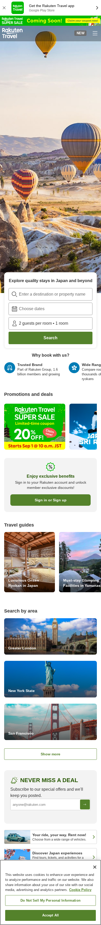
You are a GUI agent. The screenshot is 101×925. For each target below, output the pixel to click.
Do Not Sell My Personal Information (50, 900)
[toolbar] (50, 309)
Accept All (50, 915)
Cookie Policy (80, 890)
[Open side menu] (95, 33)
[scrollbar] (50, 373)
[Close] (94, 867)
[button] (12, 33)
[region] (50, 892)
